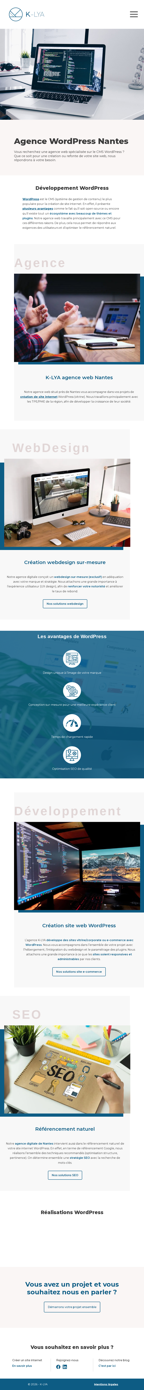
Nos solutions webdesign (65, 603)
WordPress (30, 199)
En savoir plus (22, 1366)
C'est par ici (107, 1366)
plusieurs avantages (37, 208)
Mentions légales (106, 1384)
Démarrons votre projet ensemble (72, 1307)
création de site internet (38, 396)
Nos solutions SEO (65, 1175)
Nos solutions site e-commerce (79, 971)
